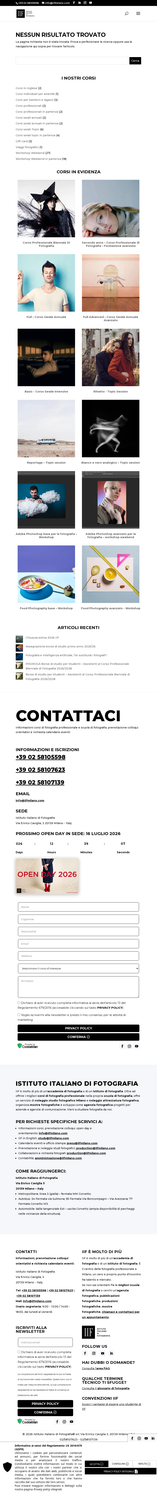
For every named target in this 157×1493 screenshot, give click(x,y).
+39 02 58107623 (40, 769)
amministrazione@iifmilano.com (58, 1158)
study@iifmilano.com (53, 1138)
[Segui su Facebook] (85, 1353)
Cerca (135, 60)
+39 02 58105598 (40, 757)
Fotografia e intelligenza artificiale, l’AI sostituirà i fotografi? (66, 655)
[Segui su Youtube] (103, 1353)
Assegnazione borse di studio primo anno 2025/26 (61, 646)
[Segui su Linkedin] (111, 1353)
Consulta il (105, 1388)
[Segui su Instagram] (94, 1353)
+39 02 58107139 (40, 782)
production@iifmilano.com (95, 1148)
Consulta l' (96, 1368)
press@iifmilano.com (82, 1143)
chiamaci (108, 1312)
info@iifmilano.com (30, 800)
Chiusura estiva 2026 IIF (42, 637)
